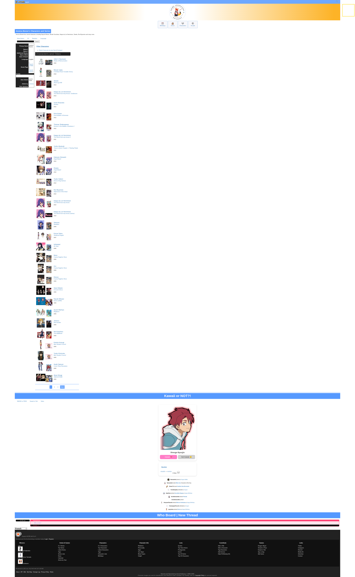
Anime (173, 25)
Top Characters (102, 548)
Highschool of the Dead (60, 191)
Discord (300, 550)
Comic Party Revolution (60, 366)
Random (34, 38)
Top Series (61, 548)
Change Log (36, 572)
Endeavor (26, 563)
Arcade (193, 25)
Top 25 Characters (183, 556)
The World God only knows (62, 202)
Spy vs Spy (261, 552)
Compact (59, 50)
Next (62, 387)
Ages (139, 550)
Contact (300, 556)
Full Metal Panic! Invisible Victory (63, 71)
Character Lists (102, 554)
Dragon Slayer (262, 546)
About (18, 572)
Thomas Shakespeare (61, 124)
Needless (56, 224)
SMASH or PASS (22, 401)
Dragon (186, 489)
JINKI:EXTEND (58, 377)
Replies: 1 (36, 525)
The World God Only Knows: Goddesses (65, 93)
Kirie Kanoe (58, 113)
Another (56, 104)
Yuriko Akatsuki (59, 146)
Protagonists (181, 550)
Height (140, 556)
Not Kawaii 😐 (186, 457)
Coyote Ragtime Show (60, 257)
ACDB (21, 2)
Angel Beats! (57, 159)
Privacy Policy (45, 572)
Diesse (56, 277)
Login (46, 539)
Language (43, 38)
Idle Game (261, 554)
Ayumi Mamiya (59, 310)
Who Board (166, 515)
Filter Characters (43, 46)
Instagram (301, 548)
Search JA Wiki (31, 64)
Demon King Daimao (60, 180)
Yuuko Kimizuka (59, 353)
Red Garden (57, 322)
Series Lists (61, 554)
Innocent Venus (58, 289)
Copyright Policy (199, 575)
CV (28, 38)
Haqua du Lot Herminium (62, 92)
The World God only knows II (62, 137)
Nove (55, 255)
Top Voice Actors (183, 548)
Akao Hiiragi (58, 375)
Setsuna (56, 223)
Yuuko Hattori (58, 179)
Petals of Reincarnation (60, 61)
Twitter (300, 546)
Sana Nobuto (58, 288)
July (19, 546)
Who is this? (37, 523)
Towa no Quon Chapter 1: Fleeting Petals (66, 148)
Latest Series (62, 550)
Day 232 (20, 558)
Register (51, 539)
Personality (141, 548)
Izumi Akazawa (59, 103)
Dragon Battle (184, 479)
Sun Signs (141, 552)
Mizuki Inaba (58, 70)
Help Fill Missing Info (224, 554)
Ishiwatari (57, 244)
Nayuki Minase (59, 299)
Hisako (56, 168)
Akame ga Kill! (58, 82)
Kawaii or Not (34, 401)
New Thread (188, 515)
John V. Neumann (60, 59)
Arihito (169, 471)
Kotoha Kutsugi (59, 342)
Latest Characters (103, 550)
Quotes (164, 467)
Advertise (300, 554)
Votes (42, 401)
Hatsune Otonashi (60, 157)
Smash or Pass (262, 548)
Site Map (29, 572)
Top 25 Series (182, 554)
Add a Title (221, 546)
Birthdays (162, 25)
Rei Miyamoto (58, 190)
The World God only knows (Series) (64, 213)
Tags (59, 552)
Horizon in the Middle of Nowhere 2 (64, 126)
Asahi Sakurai (58, 364)
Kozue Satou (58, 233)
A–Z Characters (102, 546)
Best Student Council (60, 344)
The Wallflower (58, 333)
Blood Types (141, 554)
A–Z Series (61, 546)
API (22, 572)
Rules (51, 572)
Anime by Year (62, 560)
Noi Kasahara (58, 332)
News (59, 556)
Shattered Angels (59, 235)
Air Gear (56, 246)
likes (175, 473)
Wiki (24, 572)
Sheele (56, 81)
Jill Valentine (26, 550)
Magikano (56, 311)
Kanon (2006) (58, 300)
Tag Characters (222, 550)
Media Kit (300, 552)
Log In (27, 2)
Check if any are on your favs (47, 50)
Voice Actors (20, 38)
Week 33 (20, 552)
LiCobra (31, 84)
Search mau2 (31, 70)
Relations (140, 546)
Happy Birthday (188, 493)
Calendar (60, 558)
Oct (55, 266)
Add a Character (223, 548)
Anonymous (36, 520)
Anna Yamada (27, 557)
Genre (180, 552)
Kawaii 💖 (168, 457)
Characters (183, 25)
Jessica (56, 321)
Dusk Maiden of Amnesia (61, 115)
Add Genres (221, 552)
